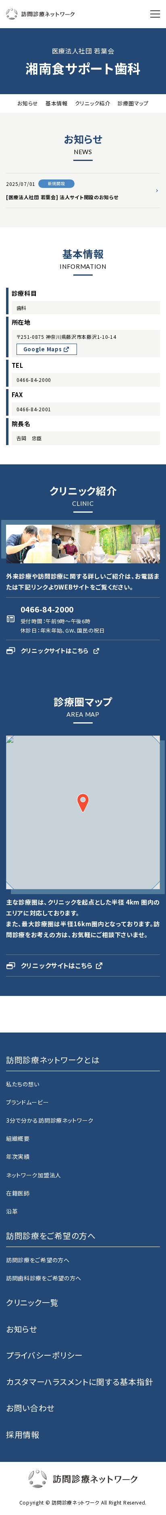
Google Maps (43, 349)
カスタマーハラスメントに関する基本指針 (79, 1381)
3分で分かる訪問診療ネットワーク (49, 1120)
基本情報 (57, 103)
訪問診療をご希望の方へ (38, 1260)
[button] (83, 803)
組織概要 (18, 1138)
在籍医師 (18, 1193)
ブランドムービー (27, 1102)
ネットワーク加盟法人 (33, 1175)
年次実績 (18, 1156)
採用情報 (22, 1434)
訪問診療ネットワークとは (53, 1060)
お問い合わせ (30, 1408)
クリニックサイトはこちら (55, 650)
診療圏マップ (133, 103)
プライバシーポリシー (44, 1355)
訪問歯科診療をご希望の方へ (43, 1278)
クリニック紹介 (92, 103)
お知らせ (27, 103)
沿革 (12, 1211)
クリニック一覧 (32, 1302)
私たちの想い (22, 1084)
